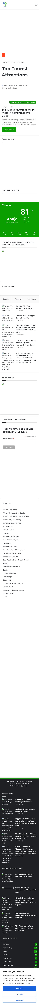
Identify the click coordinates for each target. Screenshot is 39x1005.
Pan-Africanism (8, 530)
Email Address (8, 439)
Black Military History (10, 556)
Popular (18, 299)
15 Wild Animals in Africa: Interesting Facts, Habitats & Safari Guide (26, 342)
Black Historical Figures (11, 540)
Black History (7, 543)
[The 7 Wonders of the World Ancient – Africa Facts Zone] (8, 929)
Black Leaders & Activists (12, 553)
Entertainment (8, 587)
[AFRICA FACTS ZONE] (5, 5)
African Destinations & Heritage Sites (16, 516)
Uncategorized (8, 593)
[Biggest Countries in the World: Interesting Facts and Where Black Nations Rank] (8, 331)
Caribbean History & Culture (13, 523)
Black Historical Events (11, 536)
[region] (19, 986)
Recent (6, 299)
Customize (19, 994)
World (5, 597)
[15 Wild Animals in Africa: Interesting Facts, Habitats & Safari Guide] (8, 345)
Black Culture (7, 526)
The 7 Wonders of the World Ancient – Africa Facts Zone (24, 928)
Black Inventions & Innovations (13, 550)
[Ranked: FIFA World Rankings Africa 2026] (8, 309)
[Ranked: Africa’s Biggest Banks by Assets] (8, 319)
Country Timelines (9, 573)
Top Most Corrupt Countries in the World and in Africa (26, 915)
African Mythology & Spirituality (14, 513)
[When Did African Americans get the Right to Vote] (8, 891)
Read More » (9, 129)
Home (5, 62)
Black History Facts (10, 546)
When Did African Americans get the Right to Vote (26, 890)
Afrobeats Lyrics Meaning (12, 520)
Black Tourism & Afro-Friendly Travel (15, 560)
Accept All (19, 989)
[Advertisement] (19, 31)
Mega (4, 107)
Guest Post (7, 580)
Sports (5, 570)
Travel (5, 563)
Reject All (19, 1000)
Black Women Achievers (11, 567)
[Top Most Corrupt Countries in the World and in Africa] (8, 917)
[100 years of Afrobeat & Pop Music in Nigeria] (8, 879)
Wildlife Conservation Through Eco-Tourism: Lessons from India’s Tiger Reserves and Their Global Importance (26, 357)
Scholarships (7, 577)
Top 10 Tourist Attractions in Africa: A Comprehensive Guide (18, 113)
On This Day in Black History (13, 583)
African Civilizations (10, 510)
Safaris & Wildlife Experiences (13, 590)
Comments (31, 299)
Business (6, 533)
